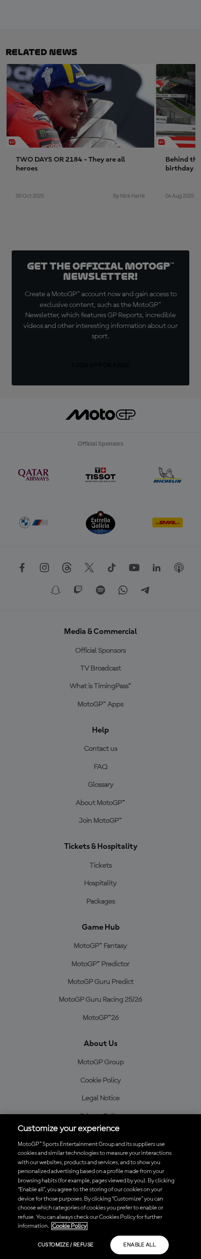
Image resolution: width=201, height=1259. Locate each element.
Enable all (139, 1245)
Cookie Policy (69, 1226)
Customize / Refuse (65, 1245)
